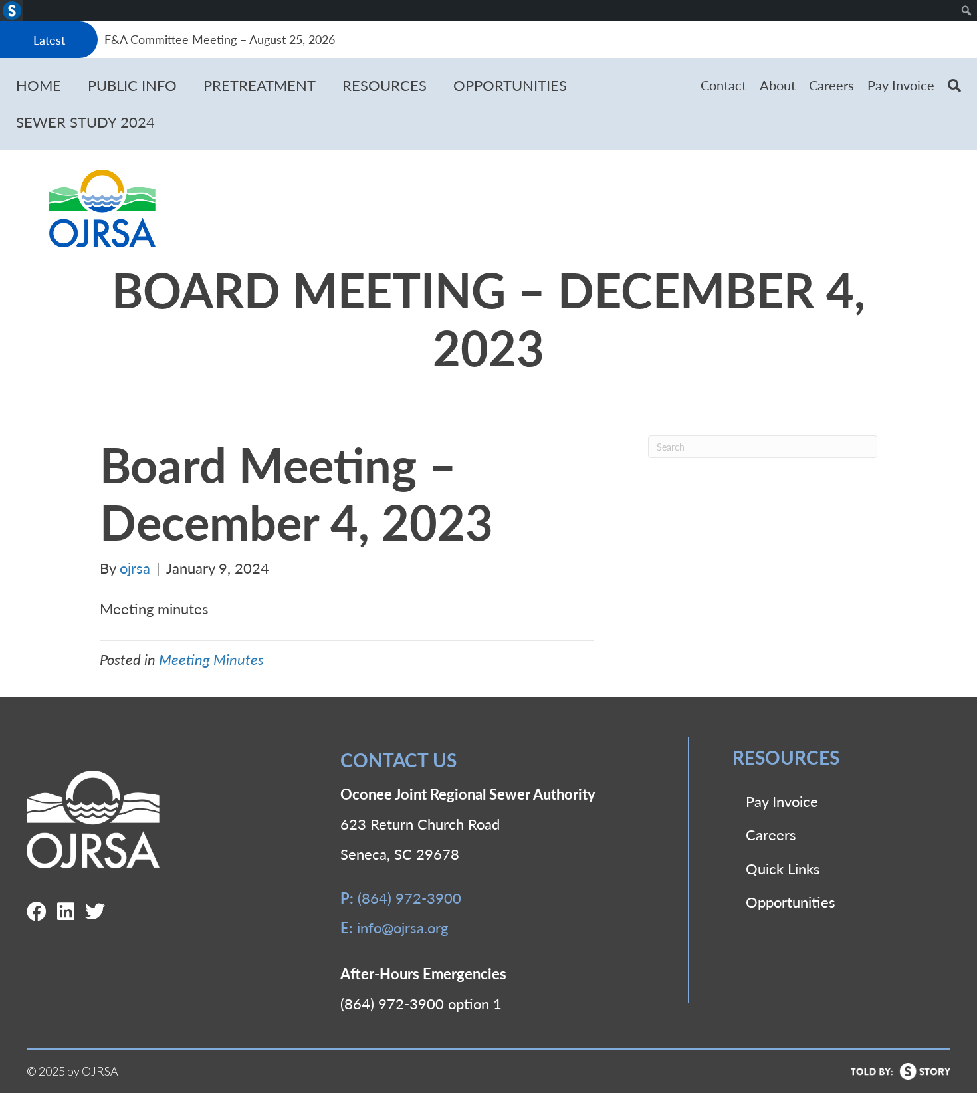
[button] (954, 85)
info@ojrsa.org (402, 927)
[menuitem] (11, 10)
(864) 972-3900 (409, 897)
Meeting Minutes (211, 658)
